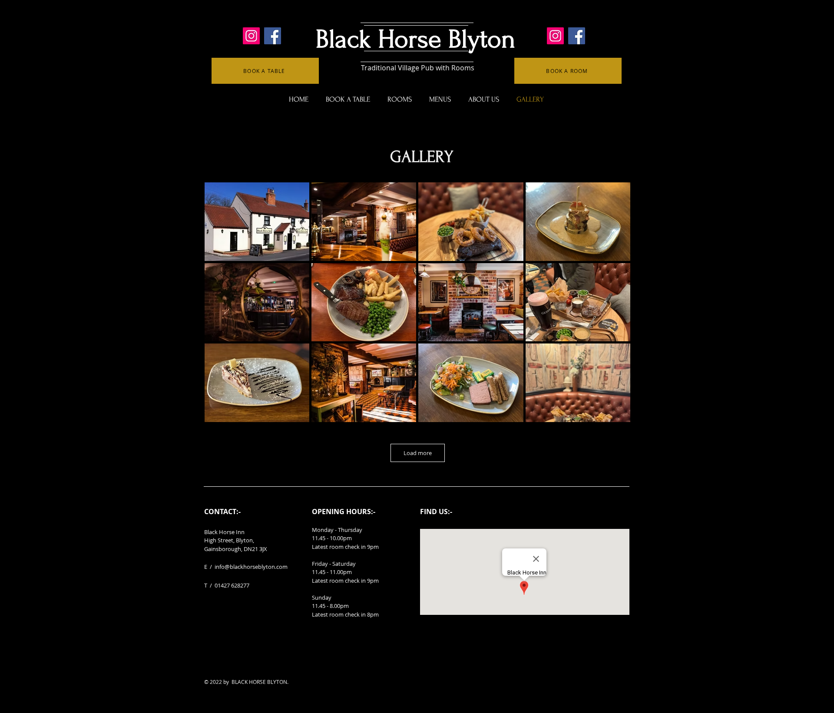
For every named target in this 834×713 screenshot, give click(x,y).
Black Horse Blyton (415, 39)
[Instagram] (251, 35)
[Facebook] (272, 35)
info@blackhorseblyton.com (251, 567)
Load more (418, 453)
